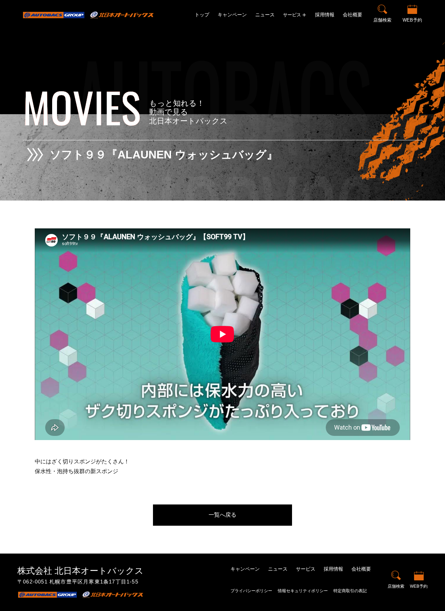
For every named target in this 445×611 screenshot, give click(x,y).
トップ (202, 14)
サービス (305, 569)
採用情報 (324, 14)
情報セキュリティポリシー (303, 590)
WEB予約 (412, 20)
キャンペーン (232, 14)
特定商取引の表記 (350, 590)
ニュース (265, 14)
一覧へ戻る (222, 515)
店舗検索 (382, 20)
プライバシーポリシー (251, 590)
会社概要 (352, 14)
